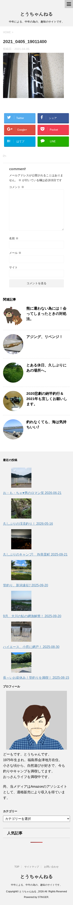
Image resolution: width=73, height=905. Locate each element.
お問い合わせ (51, 866)
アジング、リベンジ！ (44, 337)
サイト (13, 267)
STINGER (43, 897)
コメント (16, 187)
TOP (16, 866)
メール (15, 252)
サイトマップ (31, 866)
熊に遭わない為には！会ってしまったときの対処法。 (46, 313)
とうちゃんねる (36, 14)
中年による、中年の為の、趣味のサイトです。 (36, 884)
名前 (13, 238)
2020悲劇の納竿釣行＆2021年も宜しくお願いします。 (46, 399)
